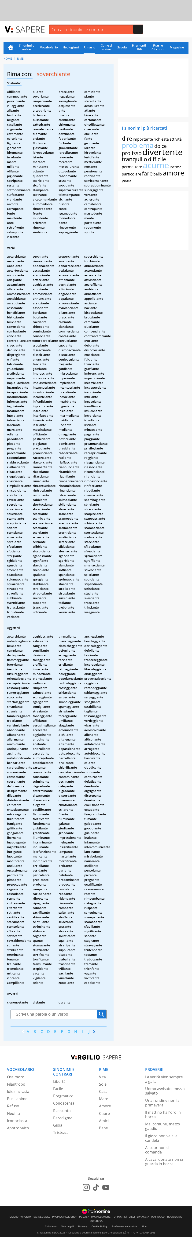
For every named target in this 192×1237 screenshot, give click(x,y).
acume (156, 165)
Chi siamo (50, 1226)
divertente (162, 152)
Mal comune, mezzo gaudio (162, 1126)
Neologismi (71, 47)
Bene (103, 1128)
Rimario (89, 47)
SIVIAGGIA (143, 1217)
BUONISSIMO (174, 1217)
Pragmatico (63, 1095)
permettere (132, 166)
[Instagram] (86, 1187)
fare (147, 173)
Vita (102, 1077)
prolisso (132, 153)
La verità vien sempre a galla (164, 1079)
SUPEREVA (96, 1221)
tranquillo (134, 159)
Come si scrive (106, 47)
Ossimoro (15, 1077)
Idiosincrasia (18, 1091)
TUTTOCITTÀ (119, 1217)
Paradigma (62, 1117)
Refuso (13, 1106)
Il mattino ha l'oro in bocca (163, 1114)
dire (127, 138)
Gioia (57, 1125)
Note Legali (67, 1226)
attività (176, 139)
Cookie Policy (99, 1226)
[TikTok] (96, 1187)
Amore (105, 1106)
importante (143, 139)
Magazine (177, 47)
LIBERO (14, 1217)
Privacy (82, 1226)
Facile (58, 1088)
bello (157, 174)
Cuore (104, 1113)
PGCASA (84, 1217)
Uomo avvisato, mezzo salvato (165, 1091)
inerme (175, 166)
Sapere (30, 29)
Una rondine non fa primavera (162, 1102)
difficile (157, 159)
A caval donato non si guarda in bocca (164, 1161)
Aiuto (144, 1226)
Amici (104, 1120)
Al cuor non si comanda (157, 1150)
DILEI (132, 1217)
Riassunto (62, 1110)
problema (138, 145)
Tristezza (61, 1132)
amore (173, 173)
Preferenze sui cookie (124, 1226)
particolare (131, 174)
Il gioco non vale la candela (161, 1138)
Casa (103, 1091)
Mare (103, 1098)
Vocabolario (49, 47)
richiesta (161, 139)
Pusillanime (17, 1098)
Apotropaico (18, 1128)
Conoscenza (63, 1103)
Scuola (122, 47)
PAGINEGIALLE (41, 1217)
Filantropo (16, 1084)
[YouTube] (106, 1187)
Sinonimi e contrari (26, 47)
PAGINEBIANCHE (101, 1217)
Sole (103, 1084)
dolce (160, 146)
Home (10, 48)
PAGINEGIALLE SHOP (64, 1217)
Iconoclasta (17, 1120)
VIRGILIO (25, 1217)
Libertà (59, 1081)
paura (126, 180)
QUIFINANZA (158, 1217)
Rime (20, 59)
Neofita (13, 1113)
